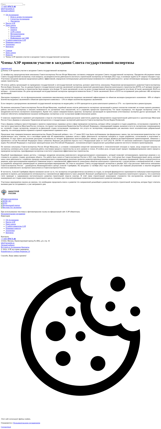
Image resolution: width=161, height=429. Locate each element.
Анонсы (13, 30)
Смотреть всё (6, 68)
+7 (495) (8, 7)
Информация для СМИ (19, 38)
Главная (9, 51)
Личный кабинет (8, 11)
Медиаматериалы (17, 34)
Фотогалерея (15, 36)
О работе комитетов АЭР (16, 40)
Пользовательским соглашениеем (26, 423)
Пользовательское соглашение (13, 214)
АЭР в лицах (15, 32)
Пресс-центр (11, 25)
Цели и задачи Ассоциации (21, 17)
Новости (13, 27)
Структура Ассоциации (19, 19)
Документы (15, 21)
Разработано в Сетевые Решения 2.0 (15, 251)
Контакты (10, 47)
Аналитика (10, 44)
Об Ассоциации (12, 15)
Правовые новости (13, 42)
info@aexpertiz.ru (7, 9)
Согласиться (6, 427)
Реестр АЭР (10, 23)
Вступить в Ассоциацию (11, 247)
